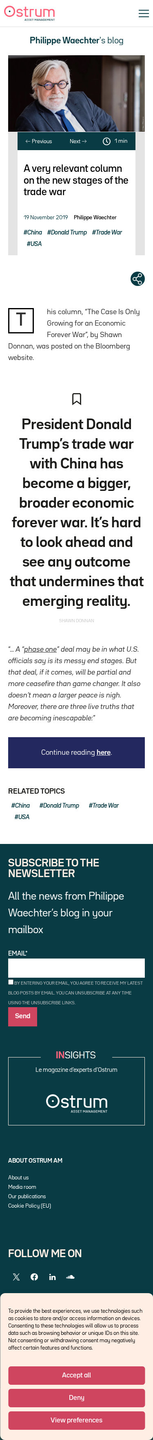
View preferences (76, 1421)
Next (76, 141)
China (34, 232)
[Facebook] (34, 1277)
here (104, 752)
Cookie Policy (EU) (29, 1206)
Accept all (76, 1375)
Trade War (109, 232)
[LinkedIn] (52, 1277)
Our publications (27, 1196)
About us (18, 1177)
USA (36, 244)
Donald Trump (69, 232)
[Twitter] (16, 1277)
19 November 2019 (46, 217)
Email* (18, 954)
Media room (22, 1187)
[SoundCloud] (70, 1277)
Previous (41, 141)
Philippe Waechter (95, 217)
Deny (76, 1398)
